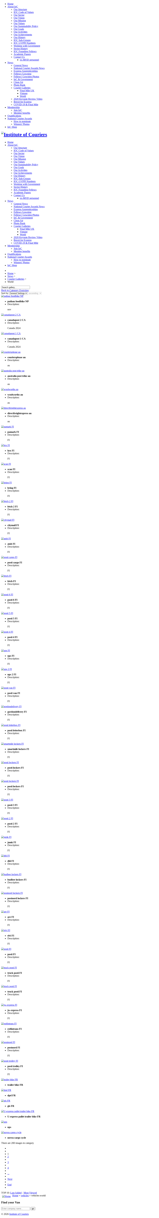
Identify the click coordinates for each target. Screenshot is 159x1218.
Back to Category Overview (15, 290)
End (9, 1184)
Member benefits (22, 113)
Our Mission (20, 20)
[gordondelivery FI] (11, 706)
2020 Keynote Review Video (28, 99)
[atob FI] (6, 538)
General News (21, 65)
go (33, 1208)
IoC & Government (23, 79)
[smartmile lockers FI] (12, 743)
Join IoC (18, 110)
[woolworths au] (9, 389)
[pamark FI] (7, 426)
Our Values (19, 23)
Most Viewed (30, 1192)
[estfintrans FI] (8, 1023)
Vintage (23, 93)
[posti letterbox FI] (10, 725)
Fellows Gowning (22, 73)
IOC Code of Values (24, 12)
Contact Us (19, 57)
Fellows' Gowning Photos (26, 76)
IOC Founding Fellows (25, 51)
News (10, 62)
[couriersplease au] (10, 352)
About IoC (12, 6)
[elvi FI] (5, 930)
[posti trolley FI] (9, 1061)
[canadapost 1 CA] (11, 333)
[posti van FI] (8, 687)
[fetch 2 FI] (7, 501)
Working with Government (27, 45)
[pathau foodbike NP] (12, 296)
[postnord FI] (8, 1042)
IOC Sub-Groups (22, 40)
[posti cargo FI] (9, 557)
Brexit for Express (23, 101)
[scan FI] (6, 464)
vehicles (25, 1195)
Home (10, 3)
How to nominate (22, 121)
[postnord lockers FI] (12, 893)
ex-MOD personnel (29, 59)
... (8, 1173)
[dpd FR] (6, 1090)
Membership (13, 107)
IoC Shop (12, 127)
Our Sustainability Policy (26, 26)
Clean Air (18, 82)
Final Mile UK (27, 90)
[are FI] (5, 911)
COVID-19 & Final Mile (26, 104)
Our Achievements (23, 34)
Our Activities (20, 31)
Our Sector (19, 15)
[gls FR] (5, 1100)
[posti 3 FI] (7, 799)
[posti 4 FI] (7, 632)
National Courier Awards (19, 118)
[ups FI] (5, 650)
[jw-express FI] (9, 1005)
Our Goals (19, 29)
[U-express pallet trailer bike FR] (17, 1111)
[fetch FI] (6, 576)
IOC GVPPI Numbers (25, 43)
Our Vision (19, 17)
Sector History (21, 48)
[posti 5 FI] (7, 613)
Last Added (16, 1192)
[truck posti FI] (9, 967)
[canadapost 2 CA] (11, 314)
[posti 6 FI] (7, 594)
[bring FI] (6, 482)
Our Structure (20, 9)
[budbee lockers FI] (11, 874)
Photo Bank (19, 85)
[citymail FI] (7, 520)
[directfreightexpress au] (13, 408)
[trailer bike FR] (9, 1079)
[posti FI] (6, 949)
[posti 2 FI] (7, 818)
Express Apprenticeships (26, 71)
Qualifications (14, 115)
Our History (19, 37)
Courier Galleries (22, 87)
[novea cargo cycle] (11, 1132)
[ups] (4, 1122)
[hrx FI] (5, 445)
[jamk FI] (6, 837)
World (23, 96)
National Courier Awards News (29, 68)
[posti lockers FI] (10, 762)
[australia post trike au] (12, 370)
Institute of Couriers (19, 1214)
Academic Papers (22, 54)
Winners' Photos (22, 124)
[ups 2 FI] (6, 669)
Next (9, 1179)
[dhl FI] (5, 855)
